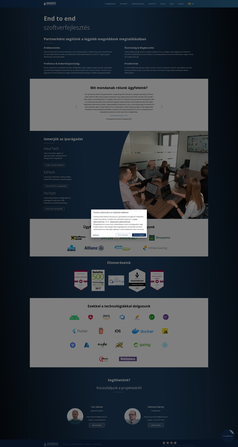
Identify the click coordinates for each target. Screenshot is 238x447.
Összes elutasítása (123, 235)
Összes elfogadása (139, 235)
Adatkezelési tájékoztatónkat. (120, 222)
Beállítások (96, 235)
